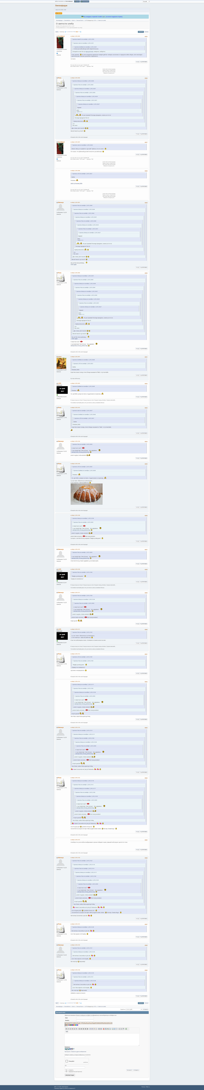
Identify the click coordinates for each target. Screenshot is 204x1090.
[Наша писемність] (57, 53)
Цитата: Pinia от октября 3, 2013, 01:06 (82, 572)
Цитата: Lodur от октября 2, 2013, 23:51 (84, 43)
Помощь (143, 1086)
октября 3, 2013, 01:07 (75, 549)
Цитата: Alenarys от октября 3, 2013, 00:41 (85, 88)
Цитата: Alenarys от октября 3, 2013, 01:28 (83, 927)
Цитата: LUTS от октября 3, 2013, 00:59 (82, 466)
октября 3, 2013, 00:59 (75, 383)
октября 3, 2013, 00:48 (75, 170)
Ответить (141, 31)
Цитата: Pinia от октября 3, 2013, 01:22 (82, 860)
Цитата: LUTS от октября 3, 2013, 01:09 (82, 657)
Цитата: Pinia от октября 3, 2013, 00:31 (87, 100)
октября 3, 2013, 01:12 (75, 653)
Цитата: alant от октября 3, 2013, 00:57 (82, 410)
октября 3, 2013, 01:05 (75, 463)
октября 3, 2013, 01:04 (75, 441)
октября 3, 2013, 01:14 (75, 681)
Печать (146, 31)
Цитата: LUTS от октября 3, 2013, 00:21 (82, 173)
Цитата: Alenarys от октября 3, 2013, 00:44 (83, 81)
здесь (103, 16)
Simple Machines (65, 1086)
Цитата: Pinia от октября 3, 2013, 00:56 (82, 444)
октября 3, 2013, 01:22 (75, 777)
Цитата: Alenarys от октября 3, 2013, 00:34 (87, 96)
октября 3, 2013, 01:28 (75, 857)
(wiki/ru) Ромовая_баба (76, 183)
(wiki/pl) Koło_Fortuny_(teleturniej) (79, 345)
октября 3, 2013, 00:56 (75, 272)
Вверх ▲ (148, 1086)
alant (59, 357)
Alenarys (61, 202)
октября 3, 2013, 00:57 (75, 356)
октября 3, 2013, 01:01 (75, 407)
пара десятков (89, 51)
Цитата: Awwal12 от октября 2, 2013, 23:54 (83, 39)
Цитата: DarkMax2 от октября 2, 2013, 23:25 (86, 47)
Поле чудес (74, 264)
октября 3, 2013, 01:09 (75, 569)
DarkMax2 (61, 36)
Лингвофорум (61, 5)
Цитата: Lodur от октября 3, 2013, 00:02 (83, 145)
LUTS (94, 20)
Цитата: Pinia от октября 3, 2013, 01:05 (82, 632)
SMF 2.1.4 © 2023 (57, 1086)
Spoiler (78, 111)
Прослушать (67, 1051)
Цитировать (144, 61)
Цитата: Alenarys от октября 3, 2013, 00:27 (89, 104)
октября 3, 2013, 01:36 (75, 969)
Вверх (57, 1003)
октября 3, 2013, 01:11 (75, 592)
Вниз (57, 31)
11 (79, 31)
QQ (138, 61)
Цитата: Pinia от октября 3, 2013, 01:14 (82, 730)
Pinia (59, 78)
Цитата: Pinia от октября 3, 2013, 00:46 (82, 205)
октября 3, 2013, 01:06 (75, 515)
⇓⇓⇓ (81, 111)
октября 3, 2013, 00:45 (75, 36)
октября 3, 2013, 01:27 (75, 839)
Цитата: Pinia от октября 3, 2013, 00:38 (85, 92)
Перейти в (122, 1009)
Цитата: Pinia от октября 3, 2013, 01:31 (82, 948)
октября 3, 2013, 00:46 (75, 77)
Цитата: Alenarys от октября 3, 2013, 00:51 (83, 276)
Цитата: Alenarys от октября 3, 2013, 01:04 (83, 518)
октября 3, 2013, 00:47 (75, 142)
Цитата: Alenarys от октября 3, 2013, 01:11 (83, 684)
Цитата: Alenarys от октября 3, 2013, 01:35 (83, 973)
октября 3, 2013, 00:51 (75, 202)
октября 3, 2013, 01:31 (75, 924)
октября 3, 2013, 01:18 (75, 727)
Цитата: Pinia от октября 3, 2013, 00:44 (83, 84)
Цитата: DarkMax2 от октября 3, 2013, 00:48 (84, 359)
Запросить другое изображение (78, 1051)
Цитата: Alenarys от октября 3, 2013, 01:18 (83, 780)
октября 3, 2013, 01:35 (75, 945)
